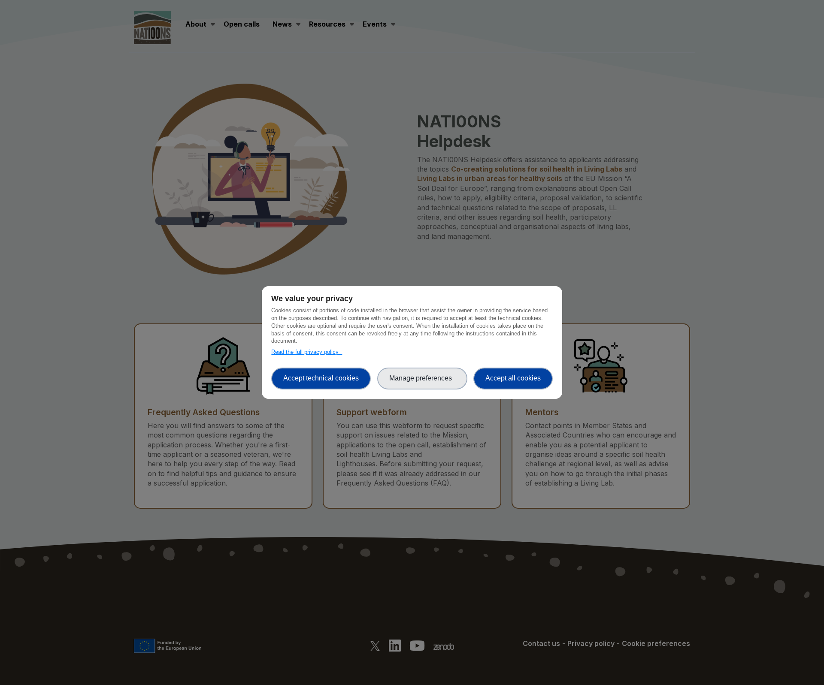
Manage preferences (422, 378)
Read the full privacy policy (306, 352)
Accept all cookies (513, 378)
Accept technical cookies (321, 378)
